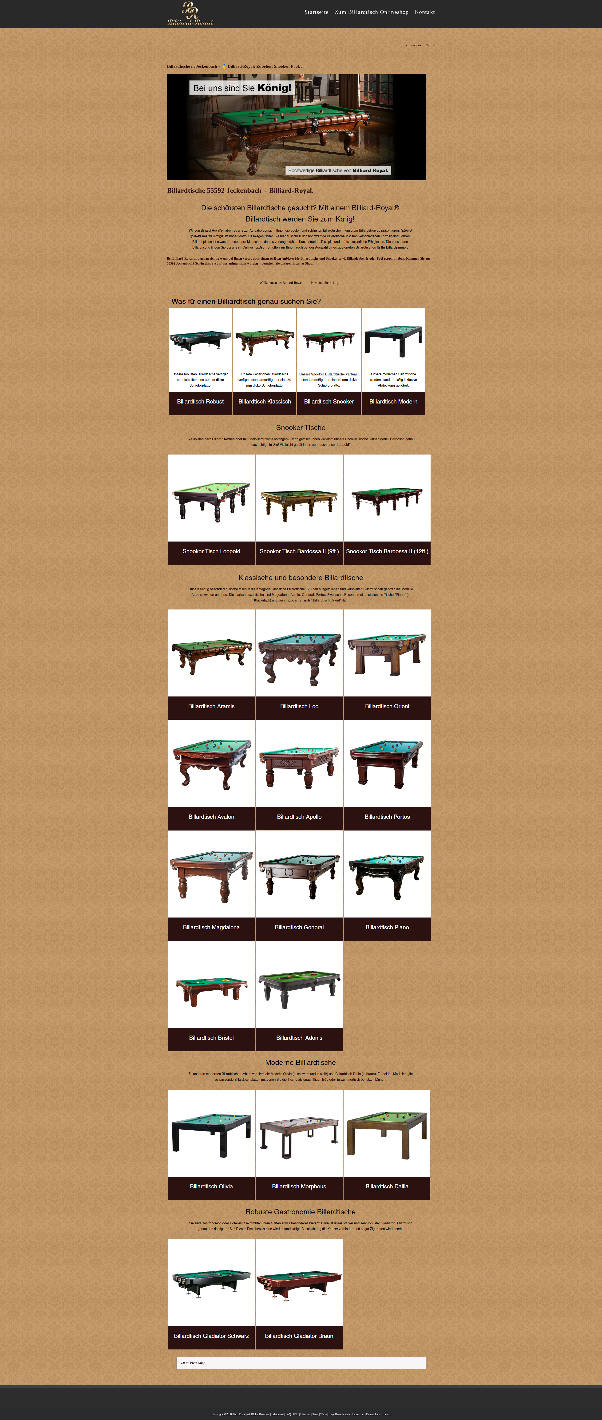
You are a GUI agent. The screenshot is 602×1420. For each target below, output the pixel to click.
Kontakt (386, 1414)
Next (428, 45)
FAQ (288, 1414)
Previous (415, 45)
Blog (331, 1414)
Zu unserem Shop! (193, 1363)
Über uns (305, 1414)
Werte (323, 1414)
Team (315, 1414)
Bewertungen (342, 1414)
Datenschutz (373, 1414)
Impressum (358, 1414)
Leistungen (277, 1414)
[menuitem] (320, 12)
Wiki (295, 1414)
